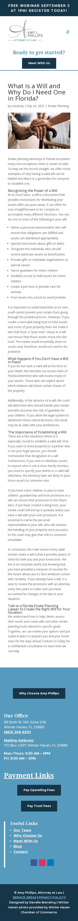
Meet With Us (39, 63)
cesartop (18, 106)
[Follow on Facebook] (34, 862)
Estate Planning (58, 106)
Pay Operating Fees (39, 790)
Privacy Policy (51, 897)
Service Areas (24, 897)
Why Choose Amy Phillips (39, 693)
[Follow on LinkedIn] (50, 862)
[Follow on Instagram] (42, 862)
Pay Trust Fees (39, 806)
